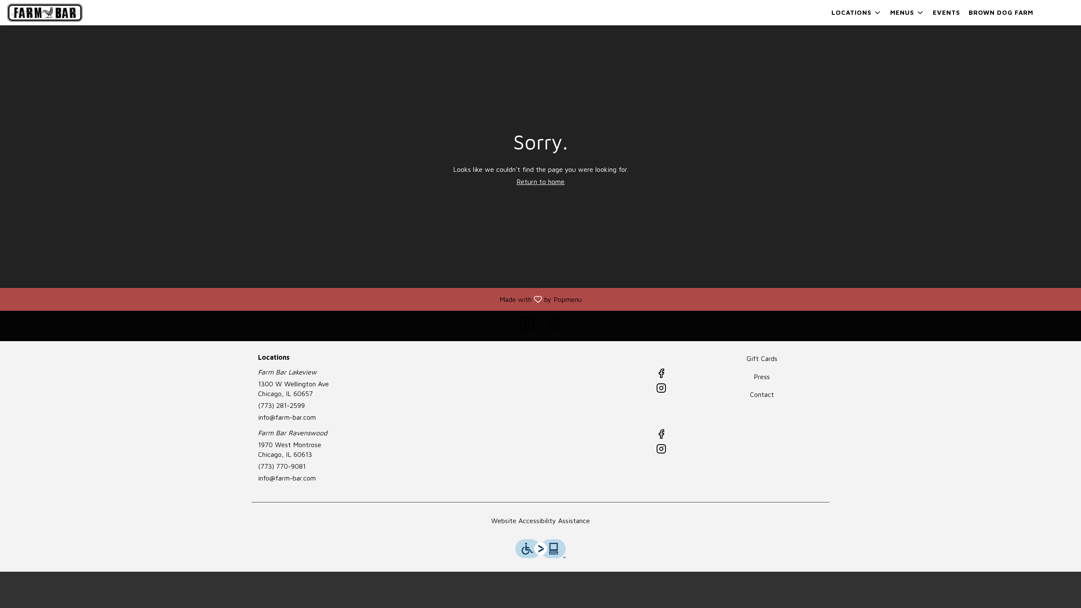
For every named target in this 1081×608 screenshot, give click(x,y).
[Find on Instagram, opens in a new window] (526, 326)
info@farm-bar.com (287, 417)
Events (946, 12)
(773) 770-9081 (282, 466)
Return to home (540, 181)
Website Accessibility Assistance (540, 520)
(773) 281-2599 (281, 405)
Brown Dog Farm (1001, 12)
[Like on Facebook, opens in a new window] (554, 326)
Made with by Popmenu (294, 299)
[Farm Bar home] (45, 12)
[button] (856, 12)
